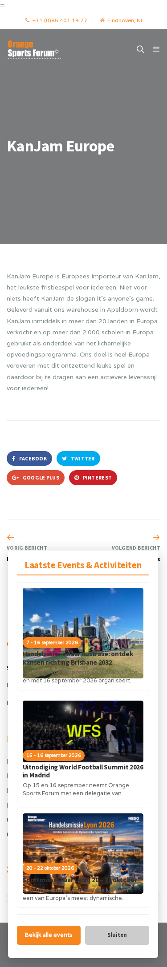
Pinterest (96, 477)
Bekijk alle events (48, 935)
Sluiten (117, 934)
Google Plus (40, 477)
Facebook (32, 458)
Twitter (81, 458)
